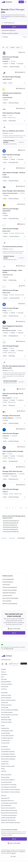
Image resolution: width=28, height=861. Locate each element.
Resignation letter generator (8, 820)
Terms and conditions (6, 684)
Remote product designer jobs (8, 30)
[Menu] (25, 2)
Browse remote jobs (6, 697)
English (14, 856)
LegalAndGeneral (7, 79)
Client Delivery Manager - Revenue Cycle (14, 173)
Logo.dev (13, 853)
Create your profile (6, 695)
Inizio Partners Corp (8, 274)
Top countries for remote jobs (8, 784)
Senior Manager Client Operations (14, 191)
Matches (13, 47)
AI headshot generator (7, 738)
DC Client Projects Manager (12, 77)
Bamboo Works (6, 231)
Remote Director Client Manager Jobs (10, 529)
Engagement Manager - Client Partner (12, 271)
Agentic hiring (4, 763)
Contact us (4, 689)
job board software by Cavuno (9, 851)
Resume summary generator (8, 808)
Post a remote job (5, 749)
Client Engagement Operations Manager (13, 327)
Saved (19, 47)
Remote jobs (12, 538)
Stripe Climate (9, 648)
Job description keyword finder (9, 803)
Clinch (4, 115)
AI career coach (5, 743)
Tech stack (19, 63)
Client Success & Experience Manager (12, 94)
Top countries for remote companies (10, 789)
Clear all (25, 37)
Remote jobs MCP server (7, 800)
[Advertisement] (14, 42)
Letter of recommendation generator (10, 822)
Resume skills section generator (9, 812)
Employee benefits (6, 681)
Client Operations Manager (11, 154)
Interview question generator (8, 756)
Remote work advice (6, 705)
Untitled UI (22, 851)
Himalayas (4, 538)
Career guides (4, 707)
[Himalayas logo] (6, 2)
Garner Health (6, 398)
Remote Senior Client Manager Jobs (10, 525)
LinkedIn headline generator (8, 817)
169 (21, 508)
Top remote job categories (8, 779)
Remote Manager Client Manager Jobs (10, 527)
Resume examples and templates (9, 710)
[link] (4, 538)
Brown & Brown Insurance (9, 330)
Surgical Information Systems (10, 193)
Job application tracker (7, 730)
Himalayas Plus (5, 728)
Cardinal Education (8, 97)
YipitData (5, 348)
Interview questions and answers (9, 714)
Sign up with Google (15, 628)
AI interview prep (5, 740)
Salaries (5, 63)
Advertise (3, 771)
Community (4, 674)
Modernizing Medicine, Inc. (9, 473)
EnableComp (6, 177)
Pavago (4, 157)
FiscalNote (5, 61)
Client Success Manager (10, 228)
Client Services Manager (11, 433)
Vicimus (5, 213)
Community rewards (6, 722)
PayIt (4, 453)
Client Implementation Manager (13, 451)
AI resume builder (5, 733)
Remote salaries (5, 777)
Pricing (3, 768)
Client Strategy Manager (11, 346)
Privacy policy (4, 686)
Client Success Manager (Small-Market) (13, 394)
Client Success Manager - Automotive (11, 210)
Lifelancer (5, 491)
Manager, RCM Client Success (12, 471)
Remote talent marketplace (8, 759)
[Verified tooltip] (10, 397)
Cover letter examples (7, 712)
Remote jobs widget (6, 719)
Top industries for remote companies (10, 792)
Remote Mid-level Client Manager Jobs (10, 522)
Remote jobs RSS (5, 717)
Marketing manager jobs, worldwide (10, 33)
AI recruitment (4, 761)
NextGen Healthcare (8, 418)
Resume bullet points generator (9, 810)
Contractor (5, 66)
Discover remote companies (8, 700)
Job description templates (8, 754)
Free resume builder (6, 805)
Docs (2, 676)
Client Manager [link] (21, 538)
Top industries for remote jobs (8, 787)
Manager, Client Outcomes (11, 415)
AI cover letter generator (7, 735)
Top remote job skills (6, 782)
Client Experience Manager (11, 113)
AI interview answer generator (9, 815)
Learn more (21, 142)
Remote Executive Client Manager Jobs (10, 531)
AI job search (4, 702)
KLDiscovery (6, 435)
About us (3, 672)
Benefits (12, 63)
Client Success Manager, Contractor (11, 58)
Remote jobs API (5, 798)
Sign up (14, 633)
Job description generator (8, 751)
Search (14, 26)
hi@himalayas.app (6, 659)
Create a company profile (7, 766)
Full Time (5, 82)
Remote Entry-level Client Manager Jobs (11, 520)
